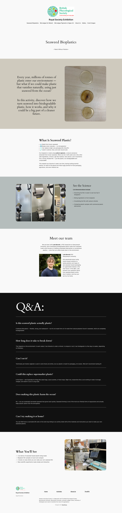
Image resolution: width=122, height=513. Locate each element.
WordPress (64, 504)
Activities (59, 491)
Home (46, 491)
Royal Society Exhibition (61, 19)
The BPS (87, 491)
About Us (73, 491)
